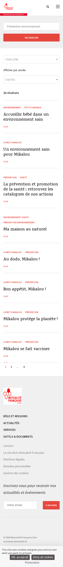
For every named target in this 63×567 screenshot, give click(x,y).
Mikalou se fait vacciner (26, 349)
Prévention (10, 177)
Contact (8, 446)
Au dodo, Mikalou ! (21, 259)
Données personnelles (17, 466)
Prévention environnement (19, 222)
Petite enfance (32, 107)
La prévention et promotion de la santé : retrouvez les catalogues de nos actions (30, 189)
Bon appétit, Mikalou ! (24, 289)
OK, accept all (19, 557)
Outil (5, 126)
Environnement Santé (16, 217)
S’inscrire (51, 505)
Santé (23, 177)
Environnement (12, 107)
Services (9, 430)
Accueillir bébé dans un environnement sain (26, 117)
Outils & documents (18, 436)
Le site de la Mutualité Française (23, 453)
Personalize (32, 562)
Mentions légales (14, 459)
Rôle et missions (15, 416)
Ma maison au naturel (25, 229)
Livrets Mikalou (12, 142)
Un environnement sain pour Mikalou (26, 152)
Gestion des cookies (16, 473)
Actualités (11, 423)
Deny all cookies (43, 557)
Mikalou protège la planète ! (30, 319)
